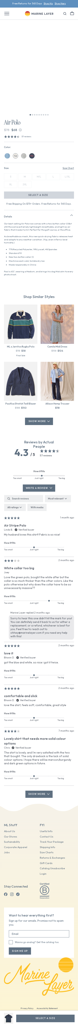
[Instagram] (12, 894)
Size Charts (46, 852)
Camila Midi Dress (57, 346)
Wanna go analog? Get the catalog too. (37, 942)
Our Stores (10, 836)
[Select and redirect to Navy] (32, 156)
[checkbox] (37, 507)
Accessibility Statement (47, 1008)
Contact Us (46, 836)
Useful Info (46, 831)
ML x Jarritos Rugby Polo (21, 346)
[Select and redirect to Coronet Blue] (7, 156)
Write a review (37, 487)
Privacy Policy (27, 1008)
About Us (9, 831)
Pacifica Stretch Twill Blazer (20, 403)
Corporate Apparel (15, 847)
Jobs (7, 852)
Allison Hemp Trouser (57, 403)
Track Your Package (52, 841)
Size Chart (68, 168)
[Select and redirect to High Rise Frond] (23, 156)
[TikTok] (18, 894)
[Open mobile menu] (6, 13)
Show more (37, 793)
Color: (7, 147)
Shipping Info (47, 847)
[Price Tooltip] (20, 130)
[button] (72, 13)
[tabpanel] (39, 646)
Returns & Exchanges (52, 857)
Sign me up (20, 950)
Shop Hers (60, 3)
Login (43, 873)
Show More (37, 421)
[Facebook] (6, 894)
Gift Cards (46, 863)
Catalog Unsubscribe (52, 868)
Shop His (48, 3)
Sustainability (12, 841)
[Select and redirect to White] (15, 156)
